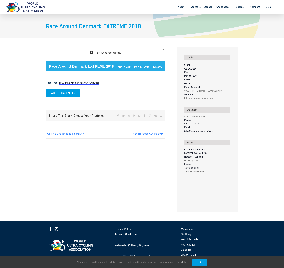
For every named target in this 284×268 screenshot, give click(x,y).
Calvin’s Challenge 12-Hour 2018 (65, 133)
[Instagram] (56, 229)
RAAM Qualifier (90, 82)
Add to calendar (63, 93)
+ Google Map (193, 160)
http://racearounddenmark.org (199, 98)
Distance (77, 82)
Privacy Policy (181, 262)
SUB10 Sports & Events (195, 116)
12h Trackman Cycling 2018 (148, 133)
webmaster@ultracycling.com (132, 245)
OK (199, 262)
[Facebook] (51, 229)
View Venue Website (194, 171)
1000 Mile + (65, 82)
